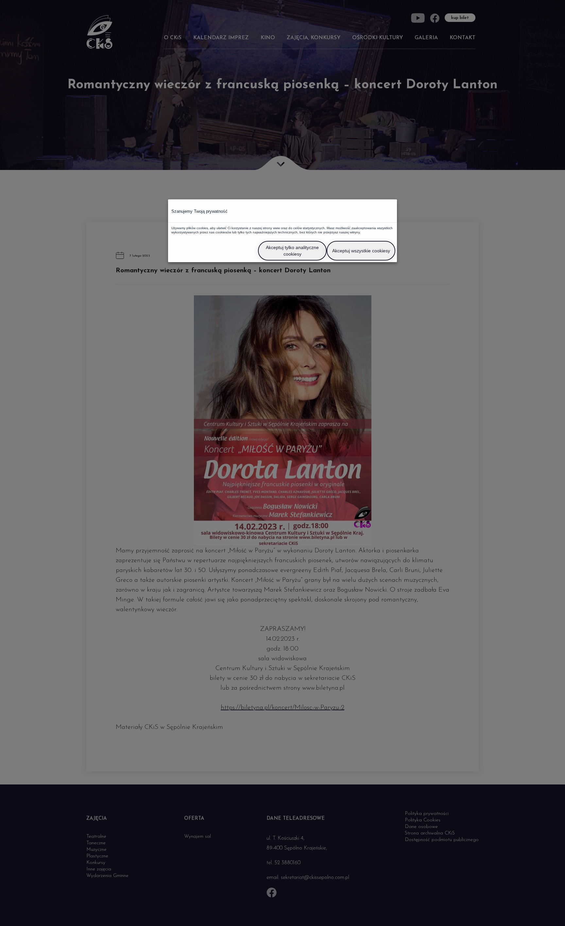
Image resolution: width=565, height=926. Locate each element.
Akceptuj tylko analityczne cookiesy (292, 251)
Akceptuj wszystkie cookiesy (361, 250)
